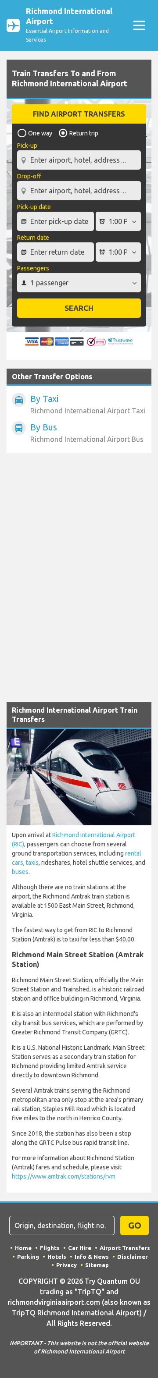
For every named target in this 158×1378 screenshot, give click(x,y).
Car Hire (79, 1248)
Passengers (33, 268)
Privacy (66, 1265)
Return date (33, 237)
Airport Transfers (125, 1248)
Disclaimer (132, 1257)
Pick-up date (34, 206)
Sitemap (97, 1265)
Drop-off (29, 176)
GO (134, 1225)
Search (79, 308)
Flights (50, 1248)
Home (23, 1248)
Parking (28, 1257)
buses (20, 871)
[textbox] (79, 160)
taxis (32, 862)
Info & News (92, 1257)
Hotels (56, 1257)
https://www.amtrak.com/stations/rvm (63, 1176)
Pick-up (27, 145)
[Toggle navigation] (138, 25)
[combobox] (79, 156)
